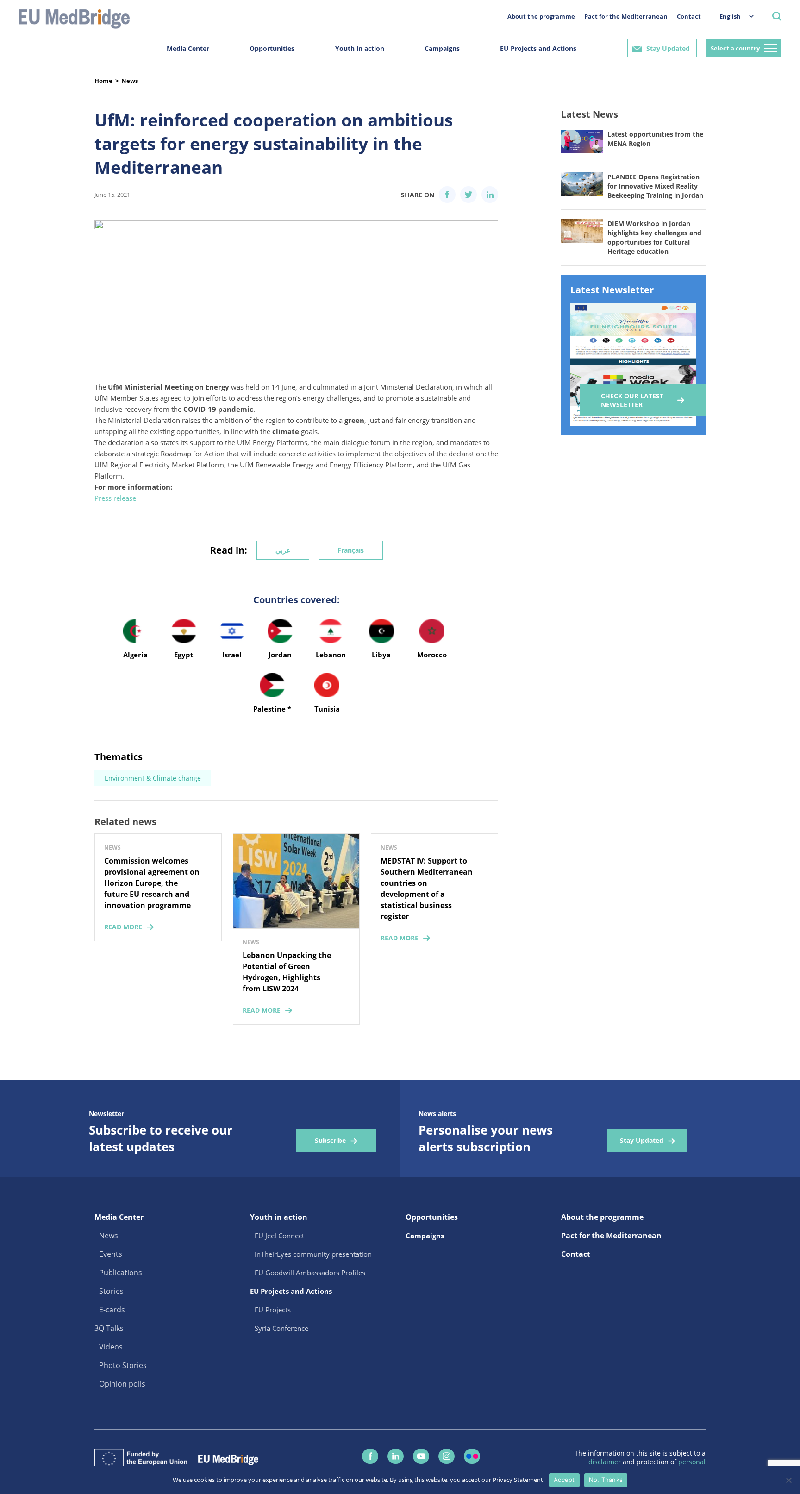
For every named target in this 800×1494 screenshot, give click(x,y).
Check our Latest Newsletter (632, 400)
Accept (564, 1479)
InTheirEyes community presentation (313, 1254)
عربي (282, 550)
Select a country (735, 48)
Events (110, 1254)
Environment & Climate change (153, 778)
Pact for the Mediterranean (626, 16)
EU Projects (273, 1309)
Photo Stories (123, 1365)
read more (123, 926)
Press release (116, 498)
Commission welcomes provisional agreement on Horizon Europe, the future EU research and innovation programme (152, 883)
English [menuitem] (730, 16)
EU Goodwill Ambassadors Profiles (310, 1272)
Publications (120, 1272)
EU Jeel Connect (279, 1235)
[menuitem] (732, 16)
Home (103, 80)
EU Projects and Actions (538, 48)
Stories (111, 1291)
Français (351, 550)
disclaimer (605, 1461)
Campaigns (442, 48)
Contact (689, 16)
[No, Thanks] (788, 1480)
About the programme (541, 16)
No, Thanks (606, 1479)
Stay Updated (668, 48)
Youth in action (359, 48)
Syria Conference (281, 1328)
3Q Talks (109, 1328)
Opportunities (272, 48)
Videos (111, 1347)
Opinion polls (122, 1384)
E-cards (112, 1310)
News (129, 80)
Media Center (188, 48)
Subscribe (330, 1140)
